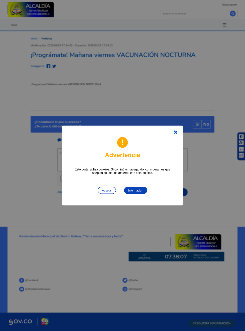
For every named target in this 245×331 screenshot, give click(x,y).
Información (135, 190)
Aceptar (107, 190)
